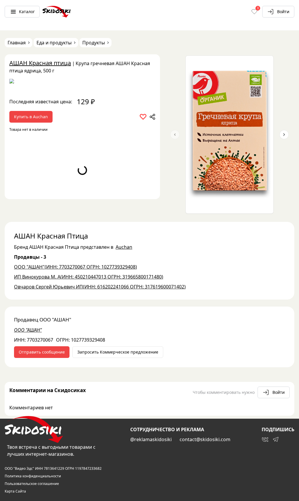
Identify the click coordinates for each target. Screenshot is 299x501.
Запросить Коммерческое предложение (117, 352)
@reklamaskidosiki (151, 439)
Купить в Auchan (31, 116)
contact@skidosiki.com (205, 439)
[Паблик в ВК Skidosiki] (265, 439)
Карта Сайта (15, 491)
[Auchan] (82, 83)
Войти (283, 11)
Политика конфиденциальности (33, 476)
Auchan (124, 247)
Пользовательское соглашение (32, 483)
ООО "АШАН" (28, 330)
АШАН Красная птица (40, 63)
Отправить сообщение (42, 352)
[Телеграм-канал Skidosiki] (275, 439)
